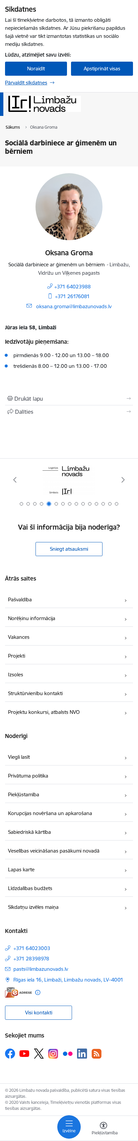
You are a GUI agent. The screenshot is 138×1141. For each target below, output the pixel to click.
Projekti (16, 656)
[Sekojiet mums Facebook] (10, 1054)
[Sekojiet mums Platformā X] (39, 1054)
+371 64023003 (31, 948)
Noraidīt (36, 68)
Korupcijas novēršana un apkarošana (50, 813)
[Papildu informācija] (37, 992)
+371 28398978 (31, 958)
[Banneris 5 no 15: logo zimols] (69, 480)
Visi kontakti (38, 1012)
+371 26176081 (72, 296)
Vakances (18, 637)
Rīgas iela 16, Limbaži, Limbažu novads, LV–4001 (68, 980)
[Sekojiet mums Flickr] (68, 1053)
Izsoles (15, 674)
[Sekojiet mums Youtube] (24, 1053)
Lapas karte (21, 869)
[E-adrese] (18, 992)
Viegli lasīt (19, 757)
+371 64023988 (72, 286)
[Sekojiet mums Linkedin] (82, 1054)
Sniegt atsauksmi (69, 549)
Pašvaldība (20, 599)
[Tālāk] (123, 480)
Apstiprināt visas (102, 68)
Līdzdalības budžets (30, 888)
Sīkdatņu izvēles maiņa (33, 907)
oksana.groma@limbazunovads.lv (74, 306)
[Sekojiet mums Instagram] (53, 1054)
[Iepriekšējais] (14, 480)
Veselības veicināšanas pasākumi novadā (53, 851)
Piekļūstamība (23, 794)
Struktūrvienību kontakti (35, 693)
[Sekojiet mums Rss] (96, 1054)
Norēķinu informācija (31, 618)
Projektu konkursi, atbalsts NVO (44, 712)
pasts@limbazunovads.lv (40, 969)
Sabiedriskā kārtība (29, 832)
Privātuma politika (28, 776)
